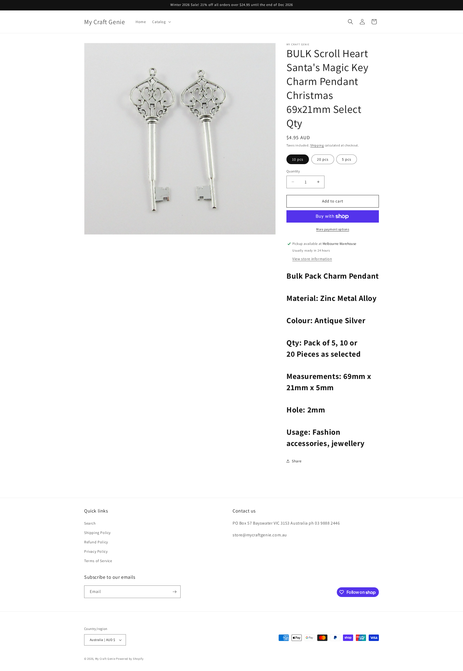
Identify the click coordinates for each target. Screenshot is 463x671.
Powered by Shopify (130, 659)
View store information (312, 258)
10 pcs (297, 159)
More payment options (332, 229)
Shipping (317, 145)
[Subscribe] (174, 591)
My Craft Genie (105, 659)
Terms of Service (98, 561)
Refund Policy (96, 542)
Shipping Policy (97, 532)
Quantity (293, 171)
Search (90, 523)
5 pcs (346, 159)
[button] (161, 21)
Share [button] (297, 461)
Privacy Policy (95, 551)
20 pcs (322, 159)
